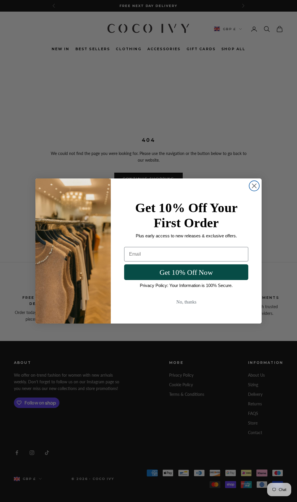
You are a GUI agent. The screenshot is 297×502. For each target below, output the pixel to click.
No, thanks (186, 301)
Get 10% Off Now (186, 272)
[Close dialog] (254, 186)
